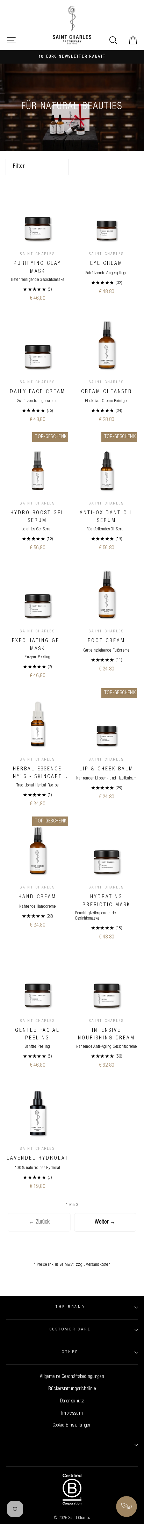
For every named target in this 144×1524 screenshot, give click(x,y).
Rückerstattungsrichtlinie (72, 1389)
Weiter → (105, 1222)
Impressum (72, 1413)
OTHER (70, 1352)
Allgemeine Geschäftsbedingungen (72, 1376)
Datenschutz (72, 1401)
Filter (19, 166)
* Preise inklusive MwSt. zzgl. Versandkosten (72, 1265)
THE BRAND (70, 1307)
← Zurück (39, 1222)
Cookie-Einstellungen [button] (72, 1425)
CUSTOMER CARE (70, 1329)
